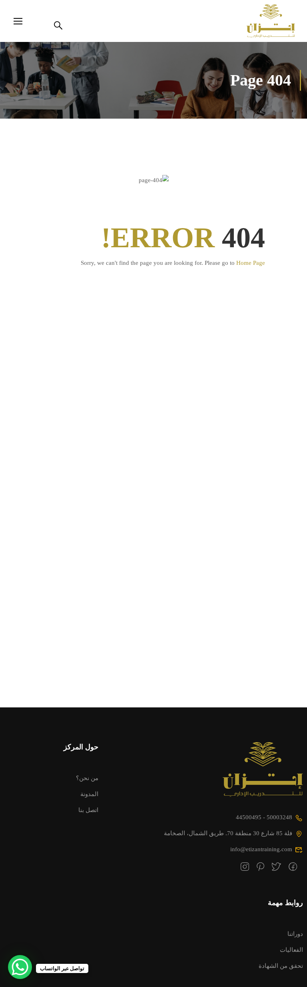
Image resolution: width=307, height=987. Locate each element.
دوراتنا (295, 933)
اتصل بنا (88, 809)
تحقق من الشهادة (281, 965)
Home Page (250, 263)
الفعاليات (291, 949)
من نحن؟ (87, 778)
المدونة (89, 793)
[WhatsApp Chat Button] (20, 967)
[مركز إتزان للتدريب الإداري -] (264, 21)
